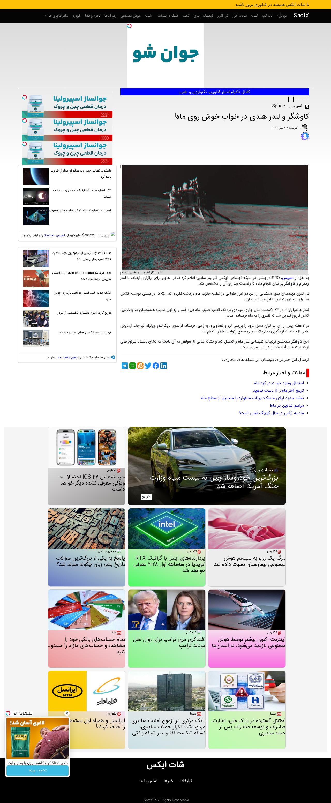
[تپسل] (129, 25)
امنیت (149, 16)
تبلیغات (185, 781)
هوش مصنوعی (131, 16)
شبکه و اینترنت (167, 16)
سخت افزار (239, 16)
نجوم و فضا (92, 16)
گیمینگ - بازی (203, 16)
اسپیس (288, 278)
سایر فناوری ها (58, 16)
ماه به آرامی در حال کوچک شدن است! (271, 413)
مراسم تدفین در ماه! (287, 405)
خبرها (168, 781)
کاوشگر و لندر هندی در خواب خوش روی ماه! (241, 117)
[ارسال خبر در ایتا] (140, 365)
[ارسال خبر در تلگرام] (124, 365)
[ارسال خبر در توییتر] (147, 365)
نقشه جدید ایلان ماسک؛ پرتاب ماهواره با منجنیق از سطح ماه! (252, 398)
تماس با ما (148, 781)
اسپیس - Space (54, 235)
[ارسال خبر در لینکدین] (163, 365)
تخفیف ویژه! (38, 771)
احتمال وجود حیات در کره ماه (279, 383)
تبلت (254, 16)
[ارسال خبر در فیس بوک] (155, 365)
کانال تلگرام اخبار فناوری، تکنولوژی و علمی (214, 92)
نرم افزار (222, 16)
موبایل (283, 16)
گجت (186, 16)
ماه (291, 99)
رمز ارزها (110, 16)
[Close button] (67, 713)
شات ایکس (165, 765)
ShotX (301, 16)
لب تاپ (267, 16)
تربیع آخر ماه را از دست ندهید (278, 390)
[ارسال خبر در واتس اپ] (132, 365)
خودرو (77, 16)
